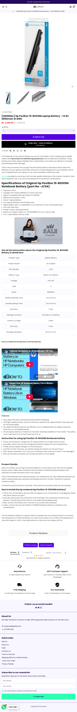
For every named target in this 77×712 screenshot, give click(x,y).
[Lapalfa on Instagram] (41, 608)
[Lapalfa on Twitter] (36, 608)
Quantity (5, 127)
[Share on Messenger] (24, 150)
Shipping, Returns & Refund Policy (15, 657)
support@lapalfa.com (11, 626)
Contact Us (6, 651)
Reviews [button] (13, 552)
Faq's (4, 648)
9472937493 (8, 629)
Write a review (31, 545)
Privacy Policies (8, 664)
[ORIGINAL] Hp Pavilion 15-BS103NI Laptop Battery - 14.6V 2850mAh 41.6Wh (40, 11)
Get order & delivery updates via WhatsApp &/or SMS (20, 691)
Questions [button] (25, 552)
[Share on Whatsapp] (17, 150)
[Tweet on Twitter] (14, 150)
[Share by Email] (21, 150)
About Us (5, 645)
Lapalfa (5, 176)
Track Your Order (8, 661)
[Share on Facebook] (10, 150)
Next (73, 53)
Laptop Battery (7, 112)
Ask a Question (47, 545)
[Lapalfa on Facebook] (38, 608)
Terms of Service (8, 654)
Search (4, 641)
